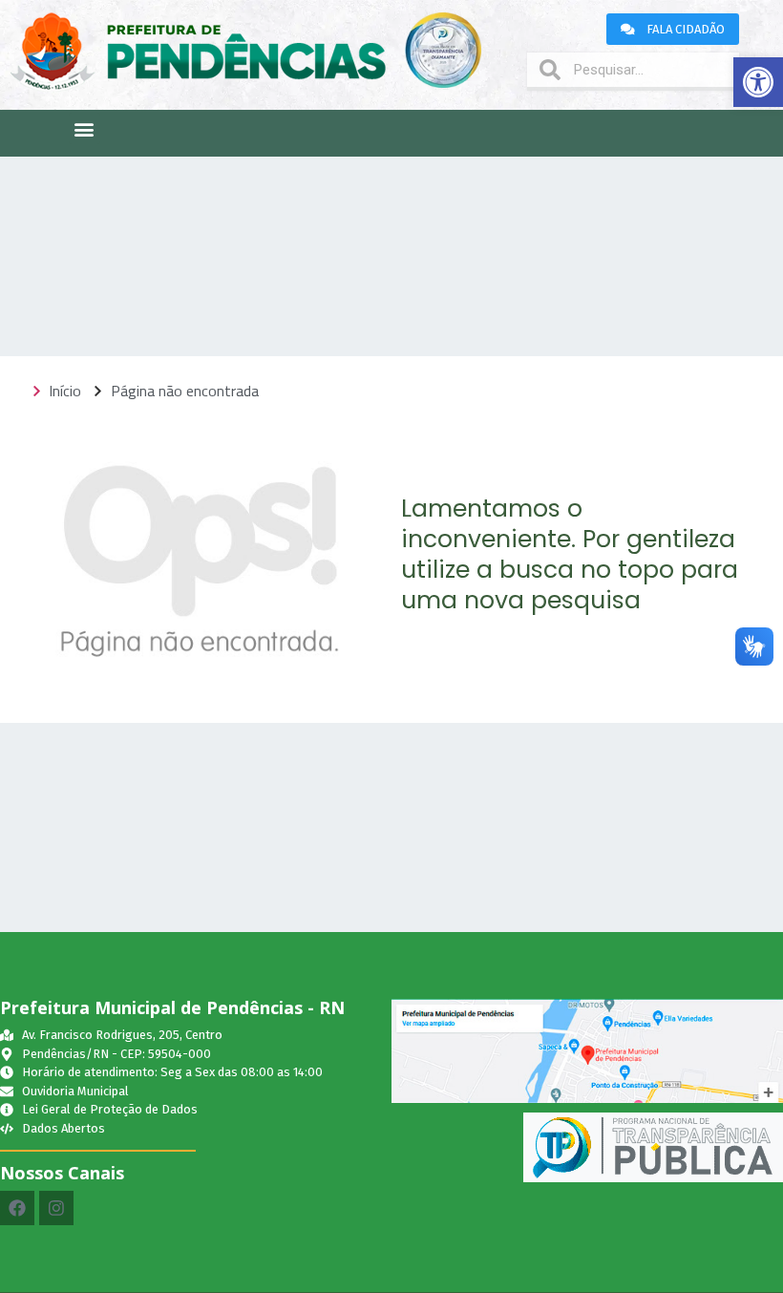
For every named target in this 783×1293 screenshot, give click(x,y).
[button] (758, 82)
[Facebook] (17, 1208)
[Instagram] (56, 1208)
